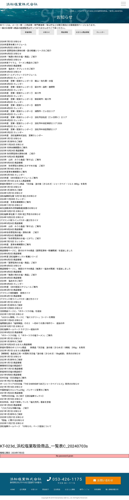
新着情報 (28, 32)
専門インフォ (84, 489)
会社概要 (23, 489)
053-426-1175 (67, 479)
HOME (12, 489)
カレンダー (100, 32)
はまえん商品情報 (82, 32)
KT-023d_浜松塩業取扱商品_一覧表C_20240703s (105, 11)
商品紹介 (45, 489)
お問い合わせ (105, 480)
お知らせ (46, 32)
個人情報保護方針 (112, 489)
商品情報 (64, 32)
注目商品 (57, 489)
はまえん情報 (70, 489)
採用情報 (97, 489)
